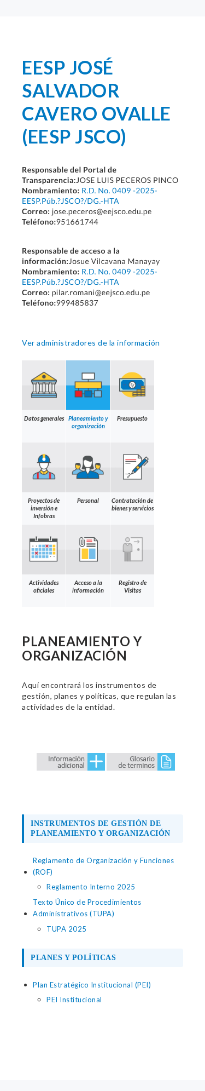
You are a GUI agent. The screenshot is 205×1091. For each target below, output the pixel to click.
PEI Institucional (74, 999)
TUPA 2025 (66, 929)
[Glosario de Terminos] (141, 760)
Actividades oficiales (43, 586)
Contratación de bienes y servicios (133, 504)
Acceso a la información (88, 586)
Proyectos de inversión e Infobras (44, 508)
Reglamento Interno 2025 (91, 886)
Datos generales (44, 418)
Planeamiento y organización (88, 422)
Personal (88, 500)
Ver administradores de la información (91, 342)
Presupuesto (132, 418)
